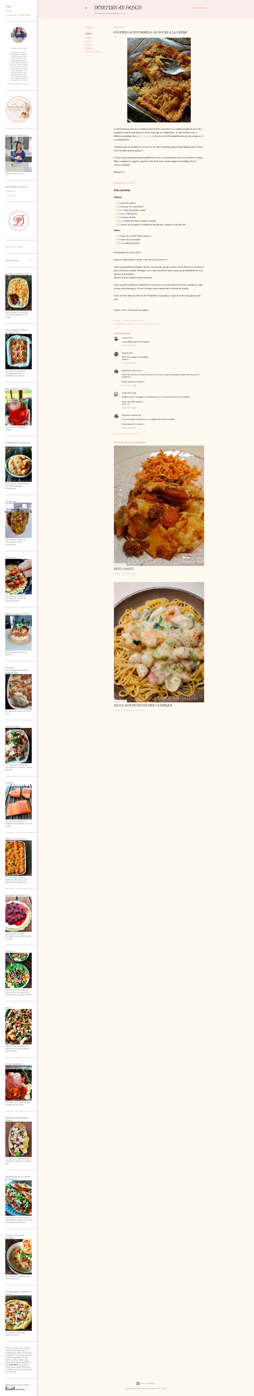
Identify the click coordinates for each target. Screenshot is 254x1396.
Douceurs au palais (118, 7)
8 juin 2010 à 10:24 (129, 428)
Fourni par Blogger (148, 1383)
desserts (89, 38)
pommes (89, 45)
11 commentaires (129, 574)
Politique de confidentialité (17, 15)
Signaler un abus (14, 247)
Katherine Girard (129, 370)
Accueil (8, 11)
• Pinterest (10, 195)
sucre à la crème (92, 51)
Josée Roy (126, 393)
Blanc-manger (144, 136)
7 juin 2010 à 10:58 (129, 385)
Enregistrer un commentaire (127, 434)
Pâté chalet (124, 569)
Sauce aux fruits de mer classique (143, 705)
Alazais (125, 353)
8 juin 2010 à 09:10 (129, 408)
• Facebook (10, 191)
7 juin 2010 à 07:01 (129, 345)
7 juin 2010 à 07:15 (129, 363)
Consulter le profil (18, 84)
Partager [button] (89, 27)
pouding (88, 48)
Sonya (125, 338)
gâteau (88, 41)
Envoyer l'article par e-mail (133, 320)
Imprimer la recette (124, 183)
